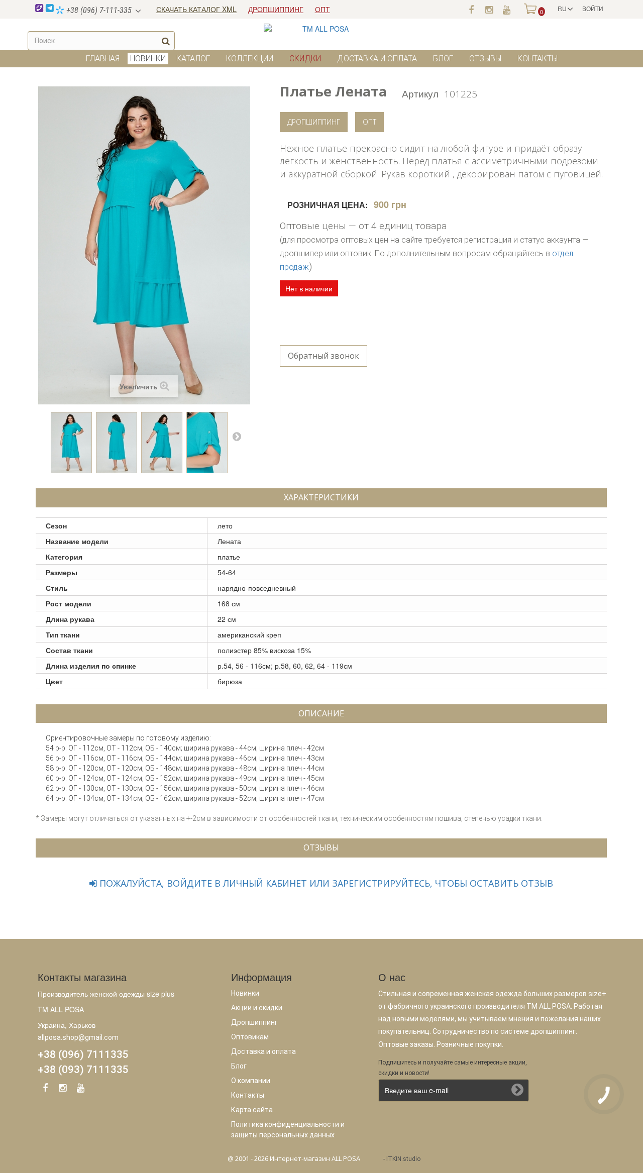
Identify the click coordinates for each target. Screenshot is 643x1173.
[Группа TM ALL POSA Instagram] (488, 9)
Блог (443, 58)
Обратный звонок (323, 355)
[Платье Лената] (71, 442)
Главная (103, 58)
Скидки (305, 58)
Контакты (537, 58)
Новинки (245, 993)
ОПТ (322, 9)
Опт (369, 122)
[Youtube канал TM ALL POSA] (506, 9)
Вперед (237, 436)
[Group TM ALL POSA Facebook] (45, 1089)
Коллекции (249, 58)
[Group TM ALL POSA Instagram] (62, 1089)
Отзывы (485, 58)
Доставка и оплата (377, 58)
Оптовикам (250, 1037)
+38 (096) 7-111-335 (98, 10)
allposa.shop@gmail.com (78, 1037)
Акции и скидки (256, 1008)
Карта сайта (252, 1110)
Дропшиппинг (313, 122)
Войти (592, 8)
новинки (148, 58)
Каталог (193, 58)
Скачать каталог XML (196, 9)
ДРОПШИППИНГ (275, 9)
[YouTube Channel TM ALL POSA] (80, 1089)
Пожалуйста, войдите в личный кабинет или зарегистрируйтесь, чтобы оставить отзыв (325, 883)
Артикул (420, 93)
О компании (250, 1081)
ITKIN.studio (403, 1158)
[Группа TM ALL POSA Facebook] (471, 9)
